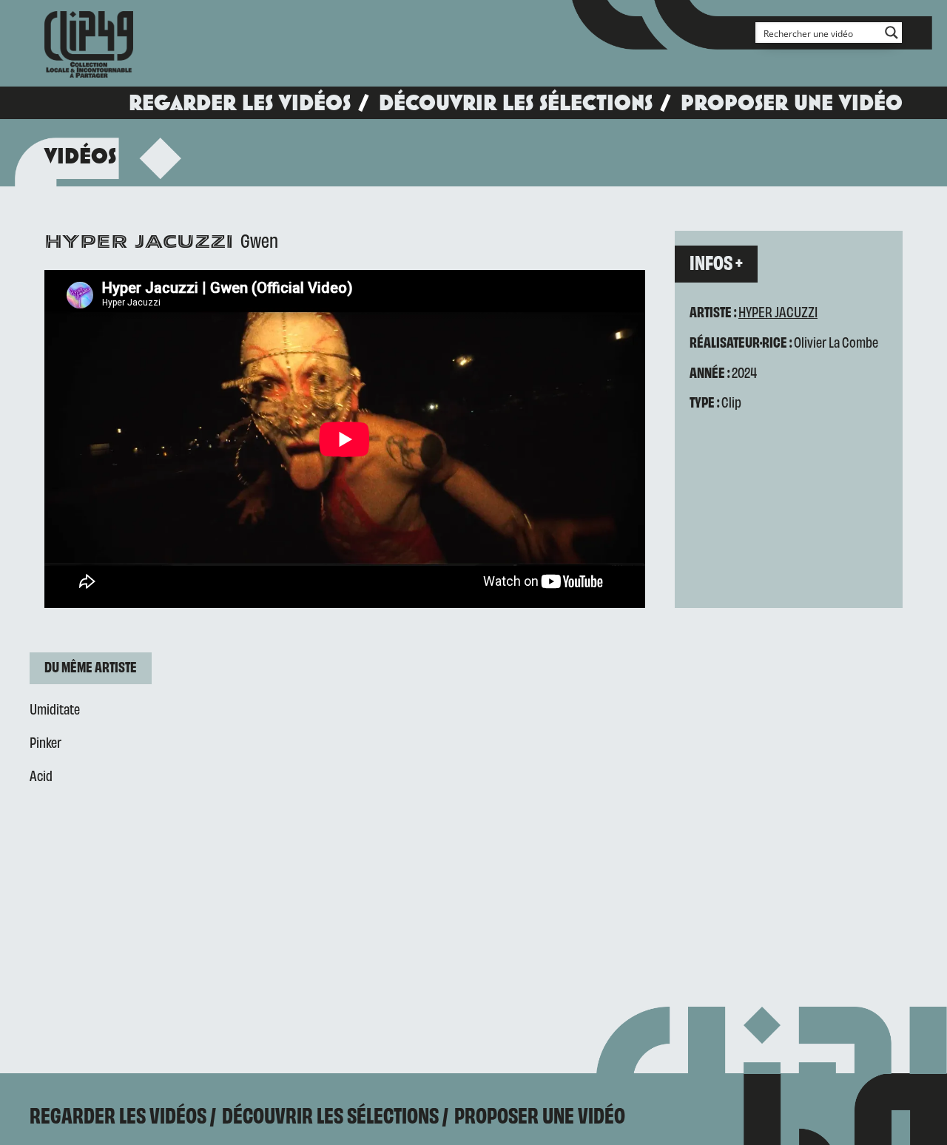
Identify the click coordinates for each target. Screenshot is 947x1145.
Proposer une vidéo (792, 102)
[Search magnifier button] (891, 32)
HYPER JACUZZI (778, 311)
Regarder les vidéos (240, 102)
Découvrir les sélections (516, 102)
